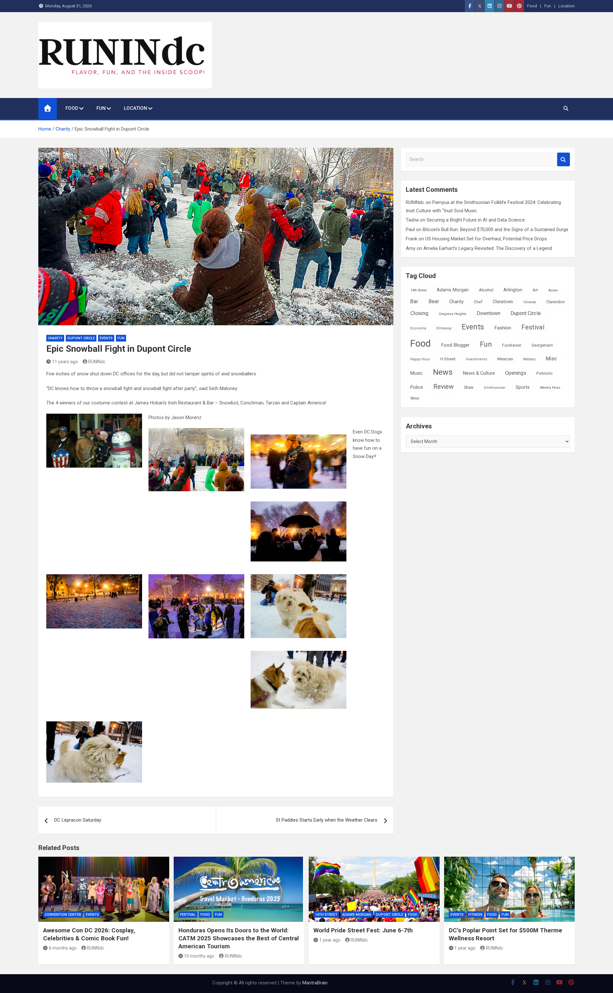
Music (416, 373)
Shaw (468, 387)
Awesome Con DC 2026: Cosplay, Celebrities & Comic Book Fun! (89, 934)
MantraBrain (315, 983)
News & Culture (479, 373)
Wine (414, 398)
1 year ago (329, 940)
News (443, 372)
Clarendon (555, 301)
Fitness (475, 915)
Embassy (443, 328)
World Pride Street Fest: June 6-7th (363, 930)
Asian (553, 290)
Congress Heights (452, 314)
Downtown (488, 313)
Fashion (502, 328)
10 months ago (199, 956)
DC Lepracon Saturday (77, 820)
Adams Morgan (453, 289)
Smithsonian (494, 388)
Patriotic (544, 373)
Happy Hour (420, 359)
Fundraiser (511, 345)
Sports (523, 387)
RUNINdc (96, 361)
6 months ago (63, 948)
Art (535, 290)
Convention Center (63, 915)
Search (563, 159)
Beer (433, 301)
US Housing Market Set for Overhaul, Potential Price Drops (486, 239)
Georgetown (542, 345)
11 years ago (65, 361)
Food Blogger (455, 345)
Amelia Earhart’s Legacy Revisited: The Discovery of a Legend (487, 248)
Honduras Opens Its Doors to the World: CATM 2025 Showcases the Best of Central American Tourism (238, 938)
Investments (476, 359)
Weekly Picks (550, 388)
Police (416, 387)
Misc (551, 359)
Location (566, 6)
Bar (414, 301)
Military (529, 359)
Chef (478, 302)
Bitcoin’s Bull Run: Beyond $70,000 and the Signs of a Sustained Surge (495, 229)
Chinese (529, 302)
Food (532, 6)
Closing (419, 313)
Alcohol (486, 290)
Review (443, 386)
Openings (515, 373)
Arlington (512, 290)
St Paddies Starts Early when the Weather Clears (326, 820)
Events (106, 338)
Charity (55, 338)
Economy (418, 328)
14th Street (418, 290)
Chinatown (503, 301)
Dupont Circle (81, 338)
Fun (547, 6)
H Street (448, 359)
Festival (532, 327)
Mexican (505, 358)
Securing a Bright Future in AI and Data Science (476, 220)
